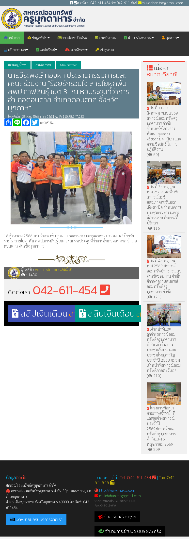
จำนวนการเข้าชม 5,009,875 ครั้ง (132, 531)
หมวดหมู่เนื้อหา (17, 65)
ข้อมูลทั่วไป (39, 37)
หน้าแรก (14, 37)
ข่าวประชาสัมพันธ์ (74, 37)
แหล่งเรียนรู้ (47, 49)
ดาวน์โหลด (77, 49)
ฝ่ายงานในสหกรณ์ (139, 37)
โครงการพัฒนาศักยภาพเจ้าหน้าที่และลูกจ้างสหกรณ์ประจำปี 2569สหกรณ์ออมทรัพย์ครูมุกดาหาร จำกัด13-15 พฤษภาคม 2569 (161, 426)
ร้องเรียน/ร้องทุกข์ (120, 516)
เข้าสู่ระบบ (106, 49)
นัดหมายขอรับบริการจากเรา (39, 519)
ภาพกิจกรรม (107, 37)
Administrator (68, 65)
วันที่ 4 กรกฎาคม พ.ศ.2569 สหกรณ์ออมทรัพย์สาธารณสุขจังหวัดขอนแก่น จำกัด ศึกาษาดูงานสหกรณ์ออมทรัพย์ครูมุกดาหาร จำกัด (164, 276)
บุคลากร (171, 37)
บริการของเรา (16, 49)
